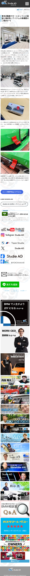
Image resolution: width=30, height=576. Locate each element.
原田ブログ (19, 9)
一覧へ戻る (15, 290)
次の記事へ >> (23, 290)
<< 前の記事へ (7, 290)
